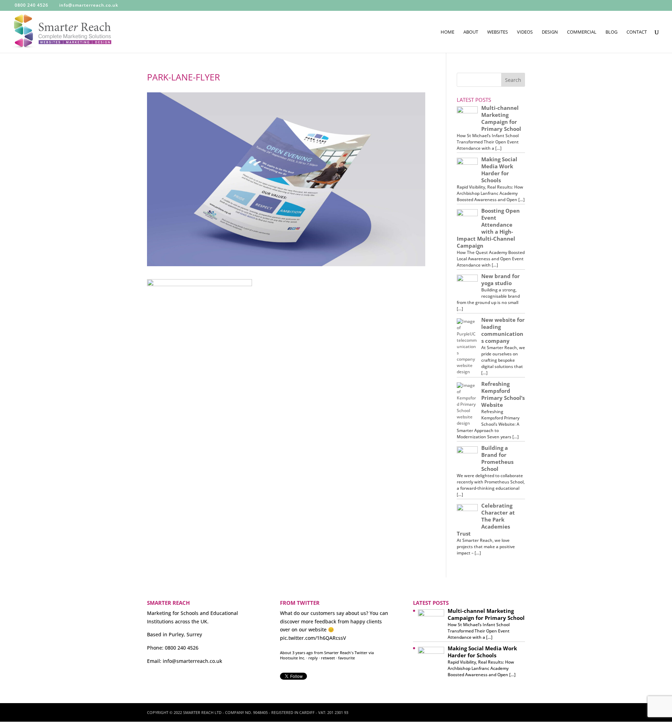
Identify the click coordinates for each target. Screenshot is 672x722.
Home (447, 32)
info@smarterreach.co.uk (192, 661)
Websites (497, 32)
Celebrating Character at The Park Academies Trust (486, 519)
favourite (346, 657)
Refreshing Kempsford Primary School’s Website (503, 394)
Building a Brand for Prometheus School (497, 458)
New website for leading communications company (503, 330)
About (470, 32)
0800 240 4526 (31, 5)
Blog (611, 32)
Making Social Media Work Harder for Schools (499, 170)
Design (550, 32)
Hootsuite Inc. (292, 657)
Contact (636, 32)
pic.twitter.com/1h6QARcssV (313, 638)
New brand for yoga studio (500, 279)
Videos (525, 32)
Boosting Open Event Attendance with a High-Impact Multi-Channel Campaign (488, 228)
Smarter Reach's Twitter (346, 652)
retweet (328, 657)
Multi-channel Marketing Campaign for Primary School (501, 118)
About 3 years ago (296, 652)
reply (313, 657)
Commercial (581, 32)
